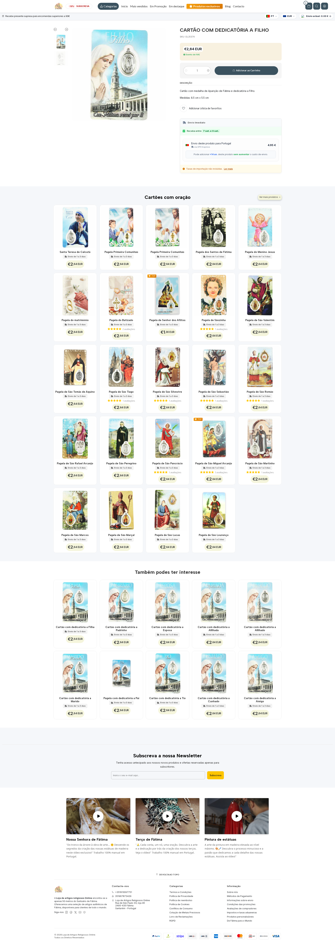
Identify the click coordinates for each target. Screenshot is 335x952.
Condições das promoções (241, 904)
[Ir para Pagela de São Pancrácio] (167, 437)
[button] (108, 6)
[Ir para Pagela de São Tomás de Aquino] (75, 366)
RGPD (172, 920)
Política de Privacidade (181, 896)
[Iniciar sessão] (324, 6)
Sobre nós (232, 892)
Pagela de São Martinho (260, 463)
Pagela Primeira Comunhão (121, 252)
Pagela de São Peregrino (121, 463)
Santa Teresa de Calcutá (75, 252)
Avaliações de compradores (241, 908)
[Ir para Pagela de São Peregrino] (121, 437)
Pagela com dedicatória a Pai (121, 698)
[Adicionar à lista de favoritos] (92, 226)
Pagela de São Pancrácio (167, 463)
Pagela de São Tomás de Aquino (75, 391)
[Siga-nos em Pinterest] (84, 912)
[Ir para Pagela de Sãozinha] (213, 294)
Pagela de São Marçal (121, 535)
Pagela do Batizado (121, 320)
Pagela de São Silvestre (167, 391)
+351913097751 (123, 892)
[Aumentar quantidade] (208, 70)
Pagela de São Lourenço (214, 535)
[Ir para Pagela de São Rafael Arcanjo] (75, 437)
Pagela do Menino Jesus (260, 252)
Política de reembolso (180, 900)
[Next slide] (64, 30)
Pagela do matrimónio (75, 320)
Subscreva (215, 775)
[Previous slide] (57, 30)
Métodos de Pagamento (239, 896)
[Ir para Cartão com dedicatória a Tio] (167, 672)
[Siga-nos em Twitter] (75, 912)
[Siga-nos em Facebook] (71, 912)
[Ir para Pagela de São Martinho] (259, 437)
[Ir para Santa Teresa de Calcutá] (75, 226)
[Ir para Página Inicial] (58, 6)
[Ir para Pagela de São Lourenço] (213, 509)
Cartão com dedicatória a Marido (75, 700)
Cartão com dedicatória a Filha (75, 627)
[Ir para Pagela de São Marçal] (121, 509)
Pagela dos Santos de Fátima (214, 252)
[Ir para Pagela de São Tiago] (121, 366)
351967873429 (123, 896)
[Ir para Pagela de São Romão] (259, 366)
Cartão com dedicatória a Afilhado (260, 629)
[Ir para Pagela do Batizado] (121, 294)
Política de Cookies (179, 904)
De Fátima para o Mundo (239, 920)
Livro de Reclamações (181, 916)
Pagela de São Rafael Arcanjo (75, 463)
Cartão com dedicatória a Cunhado (214, 700)
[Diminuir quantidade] (186, 70)
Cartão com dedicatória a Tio (167, 698)
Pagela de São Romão (260, 391)
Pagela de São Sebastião (214, 391)
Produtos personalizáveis (240, 916)
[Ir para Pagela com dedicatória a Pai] (121, 672)
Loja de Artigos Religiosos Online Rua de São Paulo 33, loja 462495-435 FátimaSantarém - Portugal (132, 904)
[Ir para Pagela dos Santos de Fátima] (213, 226)
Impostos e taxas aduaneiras (242, 912)
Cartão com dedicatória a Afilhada (214, 629)
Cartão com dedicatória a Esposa (167, 629)
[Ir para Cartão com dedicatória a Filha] (75, 601)
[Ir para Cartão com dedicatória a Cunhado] (213, 672)
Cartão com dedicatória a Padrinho (121, 629)
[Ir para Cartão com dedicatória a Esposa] (167, 601)
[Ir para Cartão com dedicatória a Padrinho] (121, 601)
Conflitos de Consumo (181, 908)
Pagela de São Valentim (259, 320)
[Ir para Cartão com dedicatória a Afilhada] (213, 601)
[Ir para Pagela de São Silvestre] (167, 366)
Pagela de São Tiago (121, 391)
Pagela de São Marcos (75, 535)
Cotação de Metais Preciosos (184, 912)
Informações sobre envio (240, 900)
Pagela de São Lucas (167, 535)
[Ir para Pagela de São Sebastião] (213, 366)
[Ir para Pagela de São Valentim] (259, 294)
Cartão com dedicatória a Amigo (260, 700)
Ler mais (228, 168)
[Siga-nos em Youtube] (80, 912)
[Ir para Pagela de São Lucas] (167, 509)
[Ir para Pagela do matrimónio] (75, 294)
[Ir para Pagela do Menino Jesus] (259, 226)
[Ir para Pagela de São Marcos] (75, 509)
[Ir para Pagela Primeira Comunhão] (121, 226)
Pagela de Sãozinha (214, 320)
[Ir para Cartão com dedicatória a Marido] (75, 672)
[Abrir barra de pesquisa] (316, 6)
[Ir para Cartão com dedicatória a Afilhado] (259, 601)
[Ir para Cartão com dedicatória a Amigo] (259, 672)
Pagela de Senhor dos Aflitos (167, 320)
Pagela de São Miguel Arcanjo (213, 463)
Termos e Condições (180, 892)
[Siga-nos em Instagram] (66, 912)
